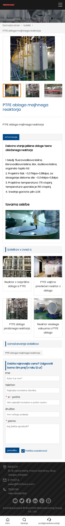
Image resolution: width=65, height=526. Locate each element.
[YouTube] (15, 501)
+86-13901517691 (17, 493)
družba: (10, 409)
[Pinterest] (41, 501)
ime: (7, 373)
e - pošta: (12, 397)
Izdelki (27, 25)
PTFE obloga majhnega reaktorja (22, 30)
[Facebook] (28, 501)
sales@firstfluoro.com (21, 484)
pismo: (10, 421)
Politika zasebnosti (36, 450)
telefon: (10, 385)
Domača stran (11, 25)
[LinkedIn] (35, 501)
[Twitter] (21, 501)
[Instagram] (48, 501)
